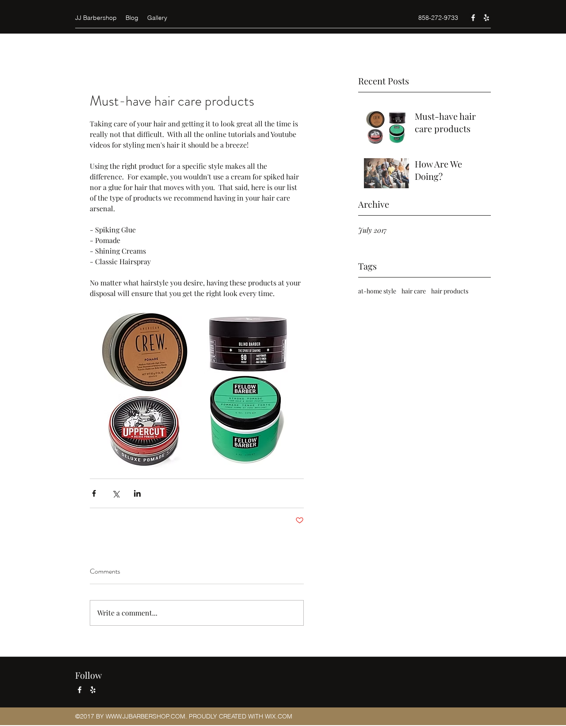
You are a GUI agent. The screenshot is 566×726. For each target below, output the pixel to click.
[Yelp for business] (486, 17)
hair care (414, 291)
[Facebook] (473, 17)
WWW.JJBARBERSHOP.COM (145, 716)
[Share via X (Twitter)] (115, 493)
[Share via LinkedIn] (137, 493)
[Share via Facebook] (94, 493)
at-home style (377, 291)
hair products (449, 291)
